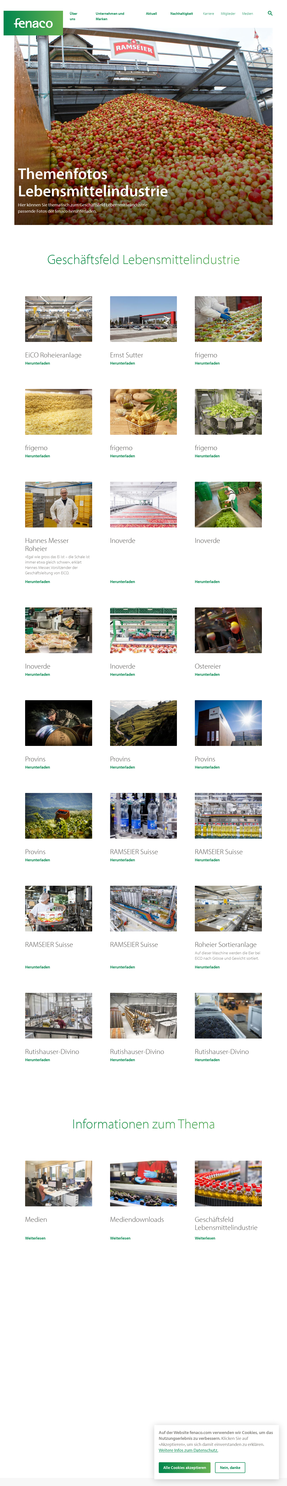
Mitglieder (228, 13)
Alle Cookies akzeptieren (184, 1467)
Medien (247, 13)
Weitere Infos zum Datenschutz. (188, 1450)
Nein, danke (230, 1467)
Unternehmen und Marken (110, 16)
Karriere (208, 13)
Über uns (73, 16)
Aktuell (151, 13)
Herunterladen (37, 363)
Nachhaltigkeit (181, 13)
